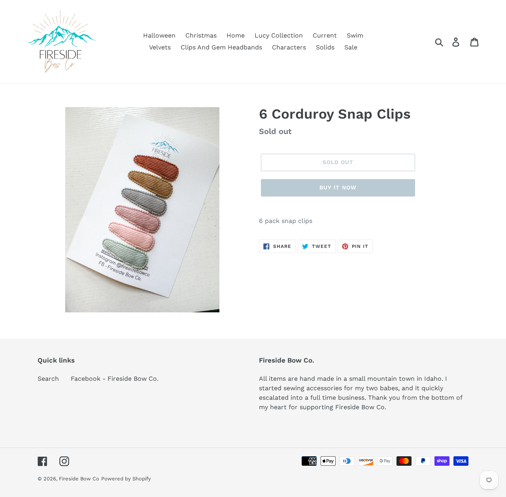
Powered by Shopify (126, 479)
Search (48, 378)
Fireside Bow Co (79, 479)
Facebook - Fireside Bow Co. (115, 378)
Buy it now (338, 187)
